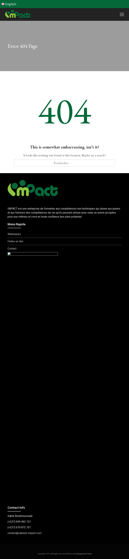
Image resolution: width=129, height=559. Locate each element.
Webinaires (14, 234)
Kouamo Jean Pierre (84, 553)
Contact (12, 248)
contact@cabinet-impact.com (24, 533)
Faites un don (15, 241)
